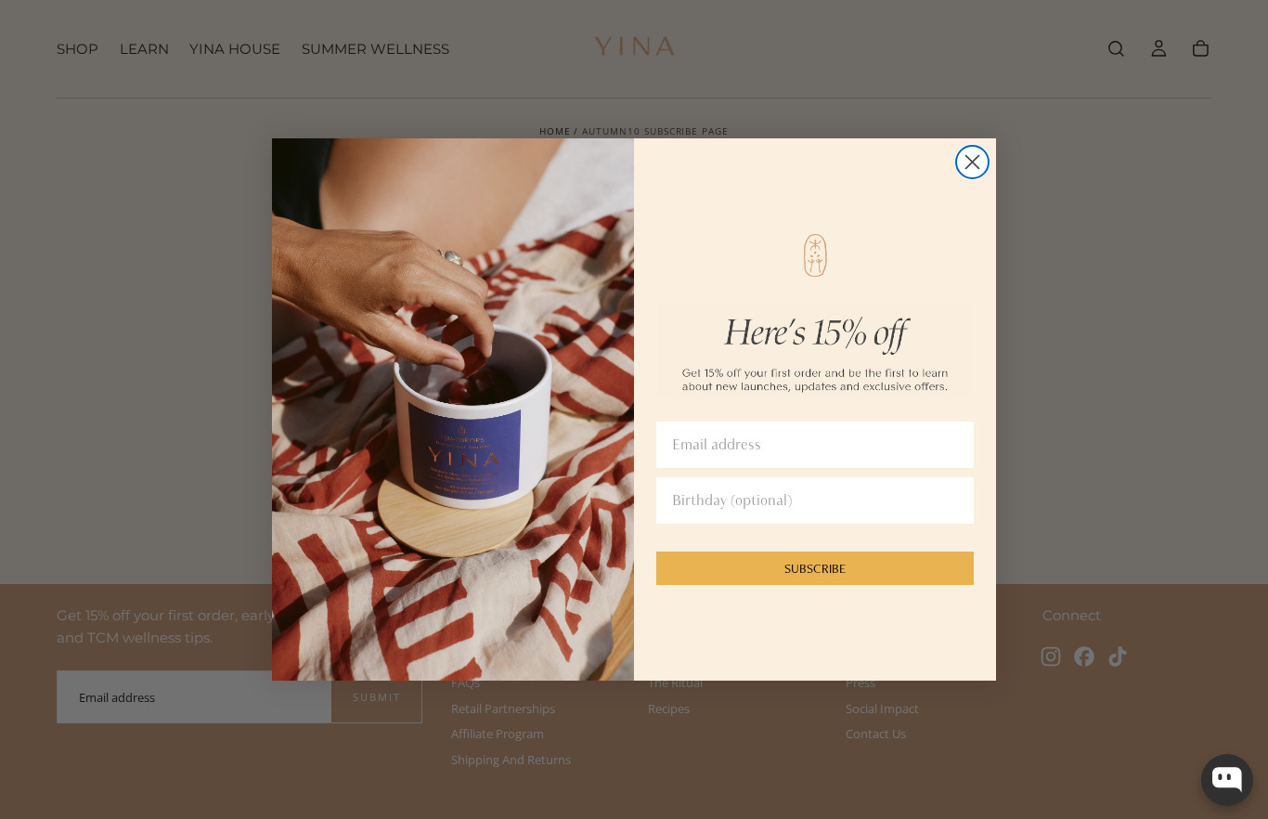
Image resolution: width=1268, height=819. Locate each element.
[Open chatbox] (1227, 780)
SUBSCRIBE (815, 568)
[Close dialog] (972, 162)
